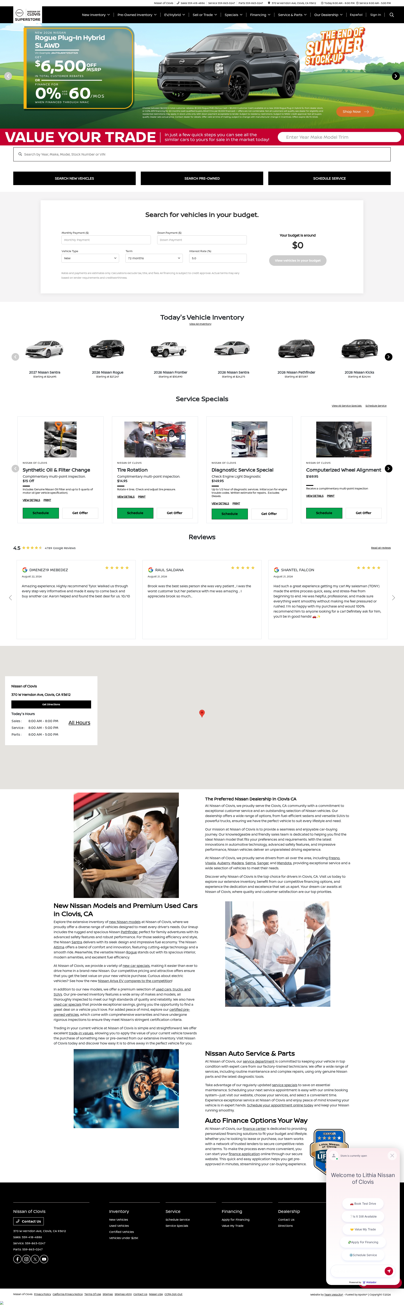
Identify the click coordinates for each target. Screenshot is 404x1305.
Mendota (284, 863)
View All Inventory (200, 324)
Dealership (289, 1211)
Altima (59, 947)
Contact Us (31, 1221)
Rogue (131, 952)
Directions (285, 1226)
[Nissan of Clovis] (27, 14)
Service (173, 1211)
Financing (232, 1211)
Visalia (210, 863)
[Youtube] (44, 1259)
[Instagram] (26, 1259)
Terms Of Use (92, 1294)
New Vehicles (118, 1220)
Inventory (119, 1211)
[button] (202, 714)
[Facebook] (17, 1259)
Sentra (77, 942)
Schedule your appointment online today (280, 1105)
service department (258, 1061)
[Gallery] (202, 76)
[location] (269, 3)
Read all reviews (381, 548)
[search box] (202, 152)
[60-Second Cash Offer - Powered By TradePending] (202, 137)
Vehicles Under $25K (123, 1238)
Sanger (262, 863)
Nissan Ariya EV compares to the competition (135, 980)
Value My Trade (232, 1226)
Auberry (223, 863)
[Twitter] (35, 1259)
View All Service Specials (347, 405)
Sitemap (108, 1294)
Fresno (334, 858)
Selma (250, 863)
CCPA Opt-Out (173, 1294)
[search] (392, 15)
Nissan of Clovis (22, 1294)
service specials (284, 1085)
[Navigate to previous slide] (3, 76)
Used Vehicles (119, 1226)
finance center (254, 1128)
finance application (244, 1154)
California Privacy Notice (68, 1294)
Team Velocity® (333, 1294)
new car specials (136, 965)
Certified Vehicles (121, 1232)
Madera (237, 863)
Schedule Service (376, 405)
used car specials (67, 1004)
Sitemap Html (123, 1294)
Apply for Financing (236, 1220)
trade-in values (81, 1033)
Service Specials (177, 1226)
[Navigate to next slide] (401, 76)
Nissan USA (156, 1294)
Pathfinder (129, 932)
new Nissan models (125, 921)
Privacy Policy (42, 1294)
